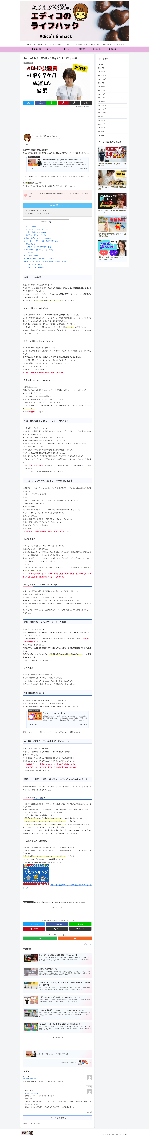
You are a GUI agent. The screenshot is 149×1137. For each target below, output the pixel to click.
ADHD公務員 (38, 902)
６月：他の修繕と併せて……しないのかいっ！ (39, 238)
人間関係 (56, 902)
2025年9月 (101, 68)
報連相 (70, 902)
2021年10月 (102, 113)
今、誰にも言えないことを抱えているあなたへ (39, 259)
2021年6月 (101, 128)
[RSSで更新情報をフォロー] (75, 938)
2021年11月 (102, 109)
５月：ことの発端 (30, 226)
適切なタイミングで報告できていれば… (39, 247)
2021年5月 (101, 131)
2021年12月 (102, 105)
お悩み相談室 (47, 902)
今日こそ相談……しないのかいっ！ (38, 232)
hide (49, 222)
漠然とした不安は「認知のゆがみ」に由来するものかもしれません (46, 261)
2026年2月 (101, 64)
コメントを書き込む (57, 1118)
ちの (24, 1076)
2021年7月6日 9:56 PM (29, 1079)
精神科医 (83, 902)
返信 (89, 1086)
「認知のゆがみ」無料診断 (35, 267)
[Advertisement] (57, 119)
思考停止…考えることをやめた (36, 235)
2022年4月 (101, 94)
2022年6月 (101, 87)
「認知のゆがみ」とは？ (34, 264)
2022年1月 (101, 102)
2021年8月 (101, 120)
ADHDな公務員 (28, 902)
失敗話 (76, 902)
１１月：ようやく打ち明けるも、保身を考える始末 (41, 241)
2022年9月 (101, 83)
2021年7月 (101, 124)
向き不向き (63, 902)
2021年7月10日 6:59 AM (31, 1093)
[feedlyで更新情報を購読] (40, 938)
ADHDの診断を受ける (31, 256)
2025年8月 (101, 72)
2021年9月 (101, 116)
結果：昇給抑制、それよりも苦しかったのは (38, 250)
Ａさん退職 (29, 253)
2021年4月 (101, 135)
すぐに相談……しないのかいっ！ (37, 229)
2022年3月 (101, 98)
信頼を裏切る (30, 244)
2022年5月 (101, 90)
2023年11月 (102, 75)
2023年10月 (102, 79)
